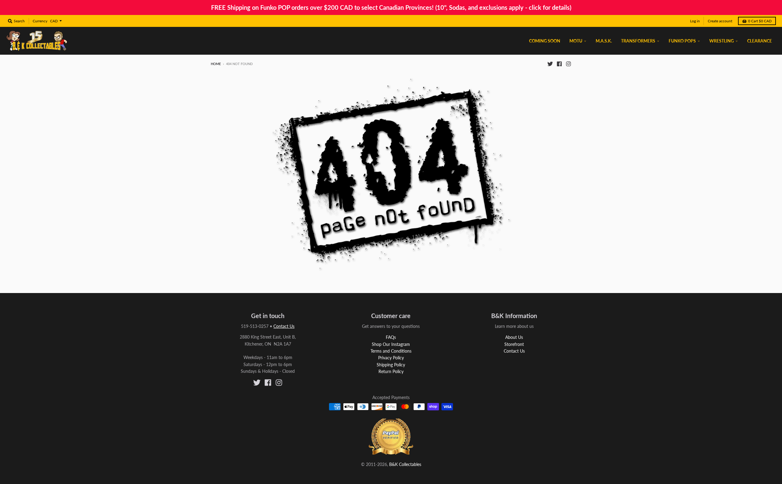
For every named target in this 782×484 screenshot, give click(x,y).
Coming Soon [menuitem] (544, 40)
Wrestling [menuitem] (721, 40)
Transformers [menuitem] (638, 40)
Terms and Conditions (391, 351)
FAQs (391, 337)
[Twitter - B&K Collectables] (550, 63)
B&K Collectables (405, 464)
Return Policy (391, 371)
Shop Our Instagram (391, 344)
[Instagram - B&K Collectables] (568, 63)
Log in (695, 21)
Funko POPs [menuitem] (682, 40)
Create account (720, 21)
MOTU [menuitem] (575, 40)
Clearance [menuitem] (759, 40)
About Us (514, 337)
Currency (40, 21)
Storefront (514, 344)
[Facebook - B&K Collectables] (559, 63)
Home (216, 64)
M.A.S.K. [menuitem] (604, 40)
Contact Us (283, 326)
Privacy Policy (391, 357)
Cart (760, 21)
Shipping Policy (391, 364)
